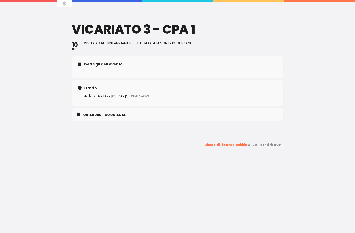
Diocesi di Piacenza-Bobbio (226, 145)
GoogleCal (115, 115)
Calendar (92, 115)
